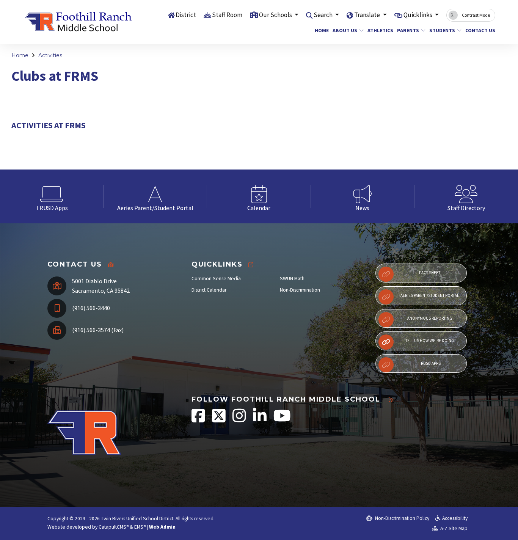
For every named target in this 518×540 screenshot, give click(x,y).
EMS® (140, 527)
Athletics (378, 30)
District (186, 15)
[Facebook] (199, 419)
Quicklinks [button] (418, 15)
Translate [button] (367, 15)
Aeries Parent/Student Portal (429, 295)
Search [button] (324, 15)
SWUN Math (292, 278)
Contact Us (478, 30)
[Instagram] (239, 419)
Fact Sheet (429, 272)
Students (442, 30)
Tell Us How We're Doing (429, 340)
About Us (345, 30)
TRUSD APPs (430, 363)
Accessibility (455, 518)
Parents (408, 30)
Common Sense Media (216, 278)
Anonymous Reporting (429, 318)
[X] (219, 419)
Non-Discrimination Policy (401, 518)
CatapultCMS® (114, 527)
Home (321, 30)
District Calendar (209, 290)
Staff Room (227, 15)
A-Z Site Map (453, 528)
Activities (50, 55)
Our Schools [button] (276, 15)
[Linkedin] (260, 419)
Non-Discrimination (300, 290)
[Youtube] (282, 419)
